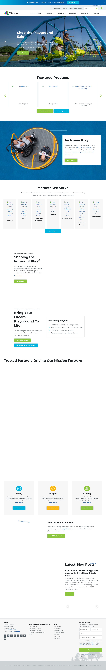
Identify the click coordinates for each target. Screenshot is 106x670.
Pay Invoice (57, 638)
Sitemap (34, 665)
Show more (68, 154)
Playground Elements (35, 630)
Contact (6, 622)
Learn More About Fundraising (25, 345)
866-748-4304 (12, 630)
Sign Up (90, 649)
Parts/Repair (57, 636)
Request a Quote (97, 5)
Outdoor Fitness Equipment (36, 632)
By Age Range (33, 626)
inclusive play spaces (83, 147)
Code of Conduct (26, 665)
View (68, 594)
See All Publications (55, 535)
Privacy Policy (90, 642)
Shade (30, 634)
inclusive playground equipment (82, 152)
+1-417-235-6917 (15, 631)
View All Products (44, 111)
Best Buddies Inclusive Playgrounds (72, 8)
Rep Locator (57, 8)
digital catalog (67, 529)
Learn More (22, 56)
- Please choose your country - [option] (88, 637)
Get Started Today (21, 340)
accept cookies (87, 654)
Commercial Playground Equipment (39, 624)
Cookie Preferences (50, 665)
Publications (57, 628)
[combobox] (90, 637)
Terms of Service (92, 644)
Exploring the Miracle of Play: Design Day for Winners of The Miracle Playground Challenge (80, 573)
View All (92, 563)
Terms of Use (17, 665)
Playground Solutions (35, 628)
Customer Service (59, 632)
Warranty (56, 634)
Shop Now (72, 2)
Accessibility (41, 665)
